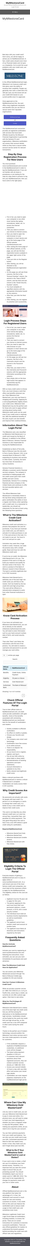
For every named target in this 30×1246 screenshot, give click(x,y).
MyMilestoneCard (15, 3)
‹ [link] (20, 695)
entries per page (13, 655)
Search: (15, 659)
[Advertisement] (15, 38)
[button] (10, 668)
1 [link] (23, 695)
